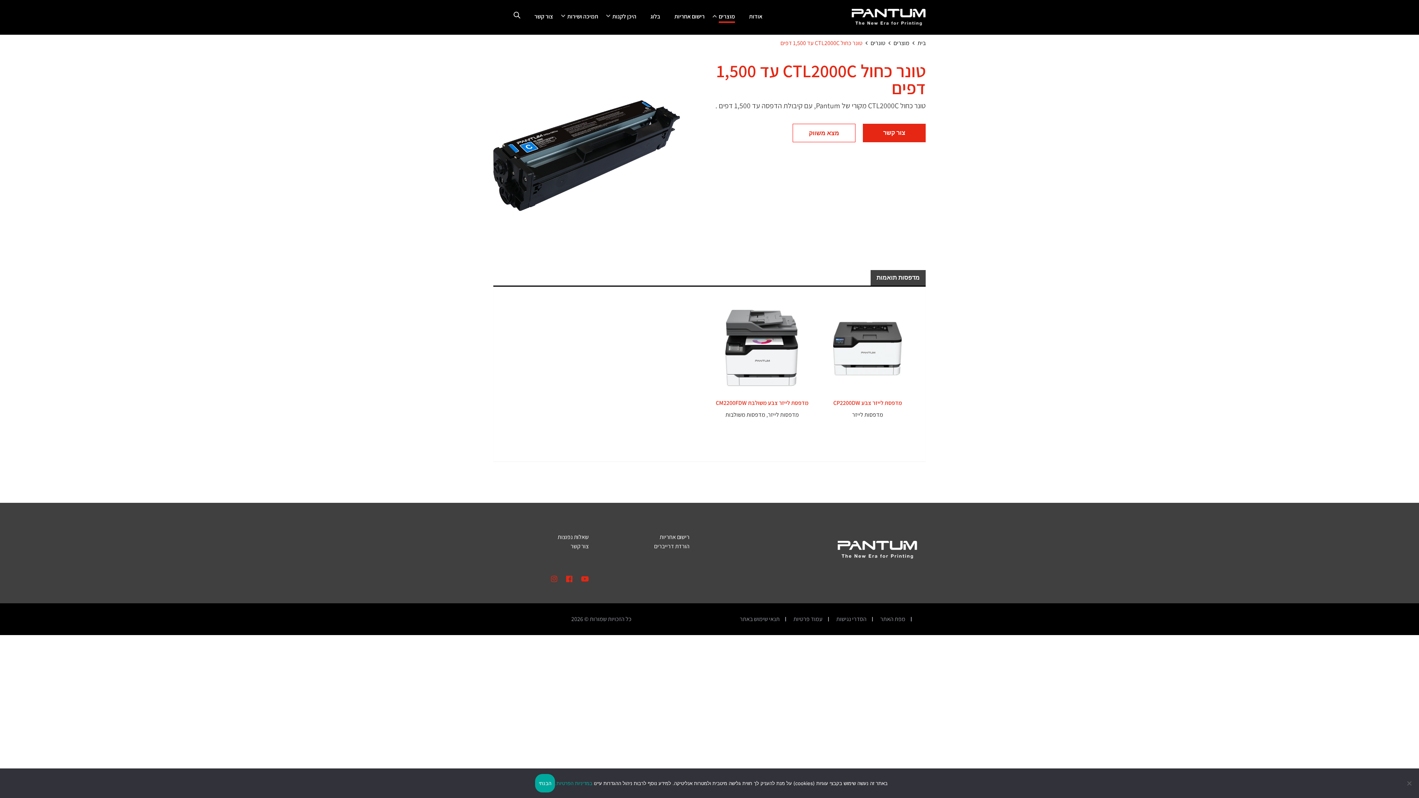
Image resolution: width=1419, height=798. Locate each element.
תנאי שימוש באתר (760, 619)
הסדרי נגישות (851, 619)
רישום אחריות (689, 16)
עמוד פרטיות (808, 619)
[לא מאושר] (1409, 783)
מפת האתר (892, 619)
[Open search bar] (517, 15)
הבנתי (545, 783)
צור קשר (543, 16)
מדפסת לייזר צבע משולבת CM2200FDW (762, 403)
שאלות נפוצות (573, 537)
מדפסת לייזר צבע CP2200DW (867, 403)
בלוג (655, 16)
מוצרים (727, 16)
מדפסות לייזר (867, 415)
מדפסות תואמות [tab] (898, 277)
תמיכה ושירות (582, 16)
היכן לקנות (624, 16)
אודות (755, 16)
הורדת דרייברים (672, 546)
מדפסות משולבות (745, 415)
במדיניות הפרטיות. (573, 783)
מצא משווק (824, 133)
